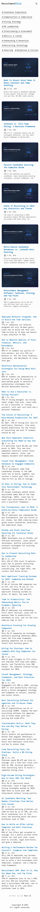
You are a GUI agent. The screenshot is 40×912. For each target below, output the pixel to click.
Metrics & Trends (13, 36)
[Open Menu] (36, 4)
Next (26, 896)
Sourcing (8, 50)
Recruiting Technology (16, 45)
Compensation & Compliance (18, 17)
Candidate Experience (15, 12)
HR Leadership (11, 26)
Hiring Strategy (12, 22)
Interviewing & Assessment (18, 31)
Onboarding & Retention (16, 41)
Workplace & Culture (27, 50)
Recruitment (11, 3)
